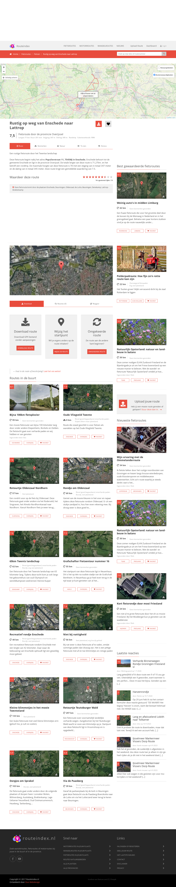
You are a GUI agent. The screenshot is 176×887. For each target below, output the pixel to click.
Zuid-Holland (137, 301)
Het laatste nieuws (126, 855)
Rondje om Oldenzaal (76, 488)
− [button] (4, 71)
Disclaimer (122, 863)
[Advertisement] (88, 20)
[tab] (20, 146)
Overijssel (54, 162)
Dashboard (151, 46)
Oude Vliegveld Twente (77, 414)
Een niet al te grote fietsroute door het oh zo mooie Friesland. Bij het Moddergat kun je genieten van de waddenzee (141, 618)
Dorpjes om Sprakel (22, 780)
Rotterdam (123, 301)
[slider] (97, 177)
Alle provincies (70, 868)
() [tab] (61, 304)
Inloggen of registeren (128, 846)
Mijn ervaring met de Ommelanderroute (130, 458)
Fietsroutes (70, 46)
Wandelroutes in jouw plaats (77, 850)
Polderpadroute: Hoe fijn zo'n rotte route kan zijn (138, 277)
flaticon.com (102, 879)
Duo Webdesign (32, 882)
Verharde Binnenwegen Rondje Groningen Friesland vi (149, 663)
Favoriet (45, 443)
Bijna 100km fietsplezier (25, 414)
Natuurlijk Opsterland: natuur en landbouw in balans (141, 351)
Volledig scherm (11, 77)
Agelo (69, 589)
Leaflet (169, 117)
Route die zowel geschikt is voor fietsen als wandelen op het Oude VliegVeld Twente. (83, 427)
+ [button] (4, 67)
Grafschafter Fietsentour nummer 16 (86, 561)
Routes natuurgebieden (74, 859)
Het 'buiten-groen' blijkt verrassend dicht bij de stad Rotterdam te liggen (141, 291)
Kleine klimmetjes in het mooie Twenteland (29, 709)
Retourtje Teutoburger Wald (80, 707)
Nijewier (123, 628)
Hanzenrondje (141, 691)
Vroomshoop (69, 739)
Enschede (80, 159)
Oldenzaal (16, 516)
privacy (120, 868)
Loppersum (123, 491)
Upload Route (136, 46)
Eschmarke (16, 443)
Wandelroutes (105, 46)
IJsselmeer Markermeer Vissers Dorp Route (146, 740)
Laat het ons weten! (52, 371)
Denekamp (16, 589)
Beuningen (69, 809)
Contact (121, 859)
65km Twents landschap (24, 561)
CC (109, 879)
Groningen (137, 491)
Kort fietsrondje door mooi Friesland (139, 603)
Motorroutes (86, 46)
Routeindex (23, 46)
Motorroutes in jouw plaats (76, 846)
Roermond (123, 231)
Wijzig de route (61, 351)
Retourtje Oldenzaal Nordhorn (29, 488)
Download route (25, 348)
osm (173, 117)
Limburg (137, 231)
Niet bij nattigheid (74, 634)
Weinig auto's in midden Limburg (137, 202)
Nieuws (120, 46)
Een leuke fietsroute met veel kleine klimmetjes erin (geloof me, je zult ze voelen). (34, 722)
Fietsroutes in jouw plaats (75, 855)
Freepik (113, 879)
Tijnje (123, 380)
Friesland (137, 380)
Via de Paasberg (73, 780)
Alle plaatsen (69, 863)
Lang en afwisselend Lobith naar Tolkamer (148, 718)
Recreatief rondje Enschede (27, 634)
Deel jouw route (124, 850)
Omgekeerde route (97, 351)
